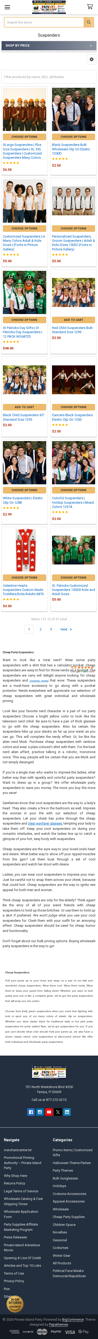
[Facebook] (31, 1112)
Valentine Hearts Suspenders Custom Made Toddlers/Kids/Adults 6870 (23, 590)
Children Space (64, 1225)
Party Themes (63, 1170)
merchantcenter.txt (18, 1150)
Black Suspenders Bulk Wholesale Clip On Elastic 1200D (71, 149)
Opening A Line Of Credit (22, 1258)
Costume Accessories (69, 1194)
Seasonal (60, 1240)
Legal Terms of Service (21, 1191)
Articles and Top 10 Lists (22, 1265)
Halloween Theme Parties (72, 1163)
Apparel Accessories (69, 1201)
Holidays (59, 1186)
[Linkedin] (67, 1112)
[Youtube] (49, 1112)
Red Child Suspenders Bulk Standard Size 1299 (72, 330)
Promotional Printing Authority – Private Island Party (22, 1163)
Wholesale (61, 1209)
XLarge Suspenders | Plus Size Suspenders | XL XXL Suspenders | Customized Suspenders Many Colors (22, 151)
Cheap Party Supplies (69, 1217)
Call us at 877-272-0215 (49, 1100)
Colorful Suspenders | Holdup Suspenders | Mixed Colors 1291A (73, 502)
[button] (91, 59)
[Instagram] (40, 1112)
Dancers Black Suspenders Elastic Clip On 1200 (72, 417)
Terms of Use (14, 1273)
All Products (62, 1263)
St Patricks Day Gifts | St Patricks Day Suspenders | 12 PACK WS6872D (22, 332)
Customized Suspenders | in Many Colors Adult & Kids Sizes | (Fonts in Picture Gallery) (24, 242)
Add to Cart (73, 320)
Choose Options (24, 137)
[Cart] (91, 7)
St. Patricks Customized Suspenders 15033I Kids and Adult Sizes (73, 590)
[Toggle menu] (7, 7)
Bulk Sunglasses (65, 1178)
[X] (58, 1112)
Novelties (60, 1232)
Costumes (60, 1248)
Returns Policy (14, 1183)
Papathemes (58, 1324)
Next (64, 629)
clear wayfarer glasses (45, 823)
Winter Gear (61, 1256)
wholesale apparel (39, 680)
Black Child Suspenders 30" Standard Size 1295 (23, 417)
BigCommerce (73, 1319)
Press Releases (15, 1237)
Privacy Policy (14, 1281)
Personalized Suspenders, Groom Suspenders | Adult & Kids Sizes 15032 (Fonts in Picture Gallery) (73, 242)
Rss (7, 1289)
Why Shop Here (15, 1176)
